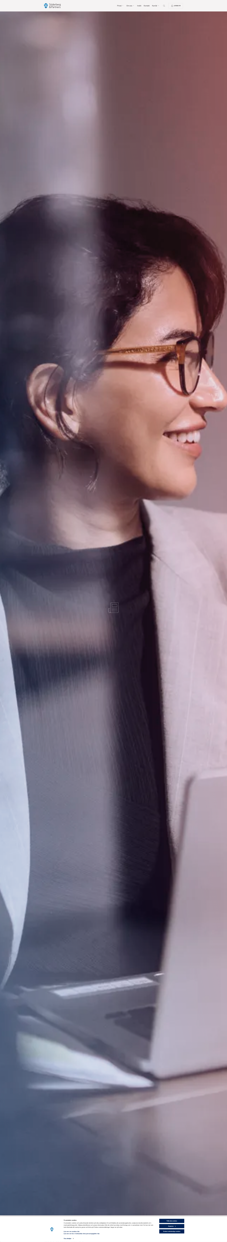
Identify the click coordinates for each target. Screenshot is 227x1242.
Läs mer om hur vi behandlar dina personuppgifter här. (82, 1233)
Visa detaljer (67, 1238)
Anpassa (170, 1226)
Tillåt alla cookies (171, 1221)
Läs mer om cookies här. (72, 1231)
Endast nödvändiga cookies (171, 1231)
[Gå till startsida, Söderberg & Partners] (52, 5)
